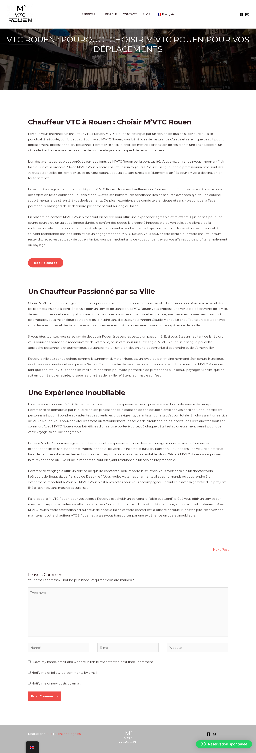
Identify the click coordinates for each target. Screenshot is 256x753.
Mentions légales (68, 734)
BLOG (147, 14)
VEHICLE (111, 14)
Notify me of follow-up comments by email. (64, 673)
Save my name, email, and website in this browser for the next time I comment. (93, 662)
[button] (224, 744)
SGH (49, 734)
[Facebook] (241, 14)
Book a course (45, 263)
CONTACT (130, 14)
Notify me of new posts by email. (56, 683)
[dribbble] (247, 14)
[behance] (214, 734)
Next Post (223, 549)
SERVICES (88, 14)
